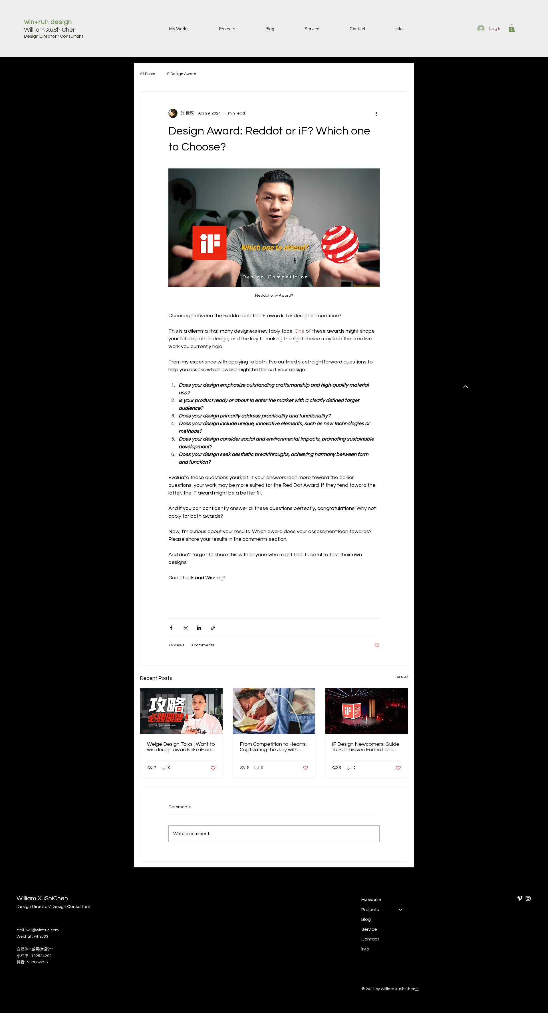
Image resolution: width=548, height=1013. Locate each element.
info (365, 949)
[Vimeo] (520, 898)
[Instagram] (528, 898)
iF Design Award (181, 74)
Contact (370, 939)
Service (369, 929)
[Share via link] (213, 627)
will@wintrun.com (43, 930)
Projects (370, 909)
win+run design (48, 22)
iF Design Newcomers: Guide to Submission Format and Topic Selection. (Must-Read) (365, 746)
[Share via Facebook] (171, 627)
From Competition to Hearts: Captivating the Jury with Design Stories (273, 746)
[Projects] (401, 909)
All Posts (147, 74)
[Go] (466, 387)
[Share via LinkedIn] (199, 627)
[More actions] (376, 113)
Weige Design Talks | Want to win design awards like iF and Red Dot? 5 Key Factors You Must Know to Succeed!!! (181, 746)
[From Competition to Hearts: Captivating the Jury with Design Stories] (274, 711)
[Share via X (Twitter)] (185, 627)
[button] (511, 28)
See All (402, 677)
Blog (366, 919)
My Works (371, 900)
